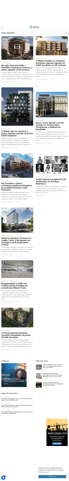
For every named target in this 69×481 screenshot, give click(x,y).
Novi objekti (6, 63)
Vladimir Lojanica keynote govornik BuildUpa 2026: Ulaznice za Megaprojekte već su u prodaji (14, 380)
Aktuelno (39, 177)
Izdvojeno (18, 235)
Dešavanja (5, 281)
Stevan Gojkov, (4, 81)
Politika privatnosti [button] (43, 472)
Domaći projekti (7, 235)
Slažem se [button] (52, 476)
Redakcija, (38, 143)
